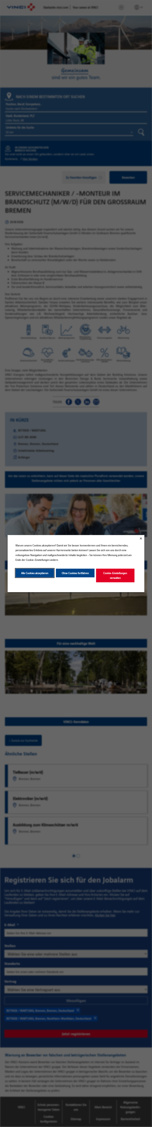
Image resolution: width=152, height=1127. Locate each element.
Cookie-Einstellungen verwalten (115, 575)
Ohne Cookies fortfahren (75, 573)
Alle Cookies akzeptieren (34, 573)
